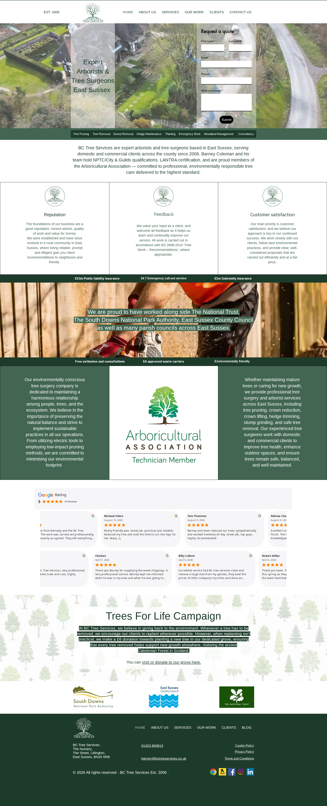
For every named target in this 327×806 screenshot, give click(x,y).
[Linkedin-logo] (250, 771)
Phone (206, 74)
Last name (235, 41)
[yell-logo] (222, 771)
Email (205, 57)
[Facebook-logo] (231, 771)
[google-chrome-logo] (213, 771)
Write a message (212, 90)
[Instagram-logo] (241, 771)
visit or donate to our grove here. (171, 662)
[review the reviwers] (79, 517)
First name (208, 41)
